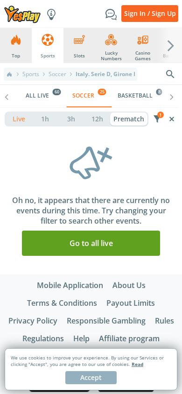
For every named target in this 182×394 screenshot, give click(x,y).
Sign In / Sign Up (150, 13)
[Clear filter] (171, 119)
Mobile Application (70, 285)
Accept (91, 377)
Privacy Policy (32, 321)
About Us (129, 285)
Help (81, 338)
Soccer (57, 74)
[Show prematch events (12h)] (97, 119)
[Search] (170, 74)
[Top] (9, 74)
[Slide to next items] (171, 45)
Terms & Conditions (62, 303)
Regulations (43, 338)
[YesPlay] (22, 14)
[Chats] (111, 13)
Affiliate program (129, 338)
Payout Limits (130, 303)
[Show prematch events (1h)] (45, 119)
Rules (164, 321)
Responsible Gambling (106, 321)
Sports (30, 74)
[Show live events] (19, 119)
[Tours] (51, 13)
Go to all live (91, 243)
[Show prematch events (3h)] (71, 119)
